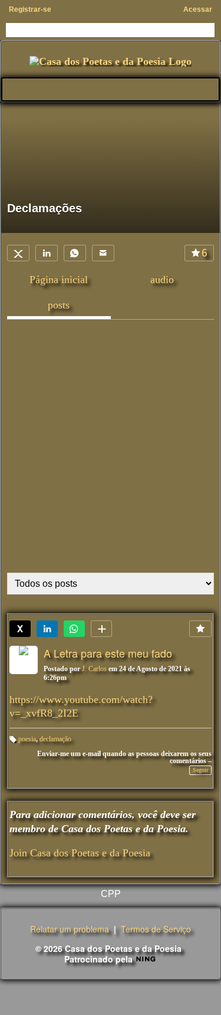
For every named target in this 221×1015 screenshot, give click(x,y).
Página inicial (58, 279)
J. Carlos (94, 669)
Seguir (200, 770)
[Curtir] (200, 628)
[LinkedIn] (46, 253)
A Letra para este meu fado (108, 653)
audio (162, 279)
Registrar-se (30, 9)
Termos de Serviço (156, 929)
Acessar (197, 9)
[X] (18, 253)
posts (59, 305)
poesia (27, 739)
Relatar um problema (69, 929)
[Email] (103, 253)
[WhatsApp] (75, 253)
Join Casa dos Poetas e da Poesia (79, 853)
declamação (55, 739)
